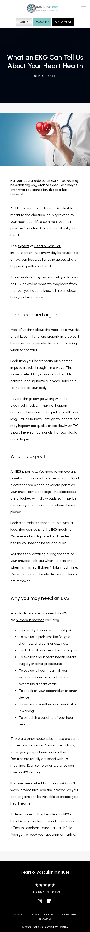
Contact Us (45, 918)
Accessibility (69, 914)
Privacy (18, 914)
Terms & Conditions (42, 914)
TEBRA (63, 926)
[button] (84, 7)
